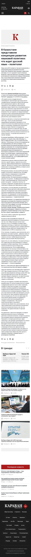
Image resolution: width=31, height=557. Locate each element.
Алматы (15, 517)
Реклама (24, 511)
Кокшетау (16, 537)
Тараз (27, 521)
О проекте (17, 511)
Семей (24, 537)
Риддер (8, 540)
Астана (8, 517)
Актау (22, 525)
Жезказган (22, 540)
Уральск (5, 533)
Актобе (13, 521)
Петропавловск (24, 533)
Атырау (16, 525)
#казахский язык (20, 342)
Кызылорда (13, 533)
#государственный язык (8, 342)
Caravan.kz (9, 96)
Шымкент (22, 517)
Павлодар (20, 521)
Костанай (9, 525)
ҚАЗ (29, 1)
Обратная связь (8, 511)
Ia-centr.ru (24, 96)
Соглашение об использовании (15, 551)
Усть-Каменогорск (10, 529)
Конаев (15, 540)
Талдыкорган (22, 529)
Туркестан (8, 537)
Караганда (5, 521)
